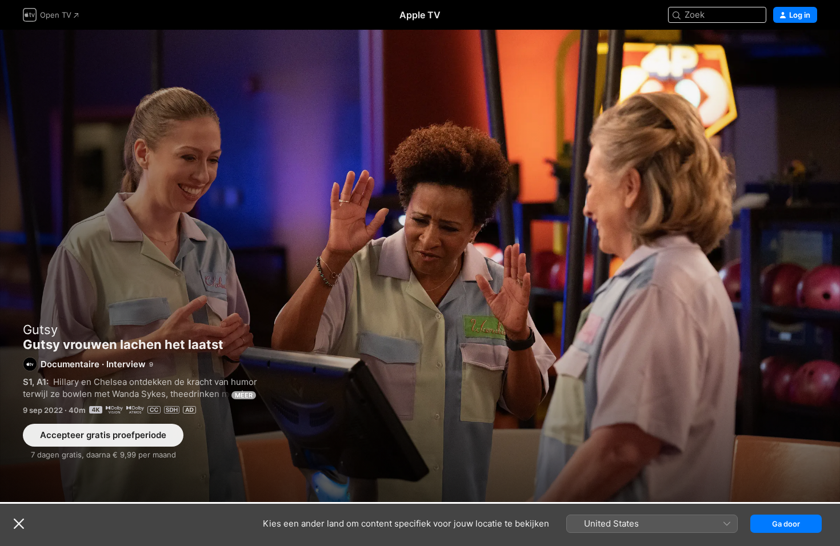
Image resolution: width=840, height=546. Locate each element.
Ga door (786, 523)
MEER (244, 395)
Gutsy (40, 329)
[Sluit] (19, 524)
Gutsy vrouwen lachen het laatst (420, 266)
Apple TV (420, 15)
